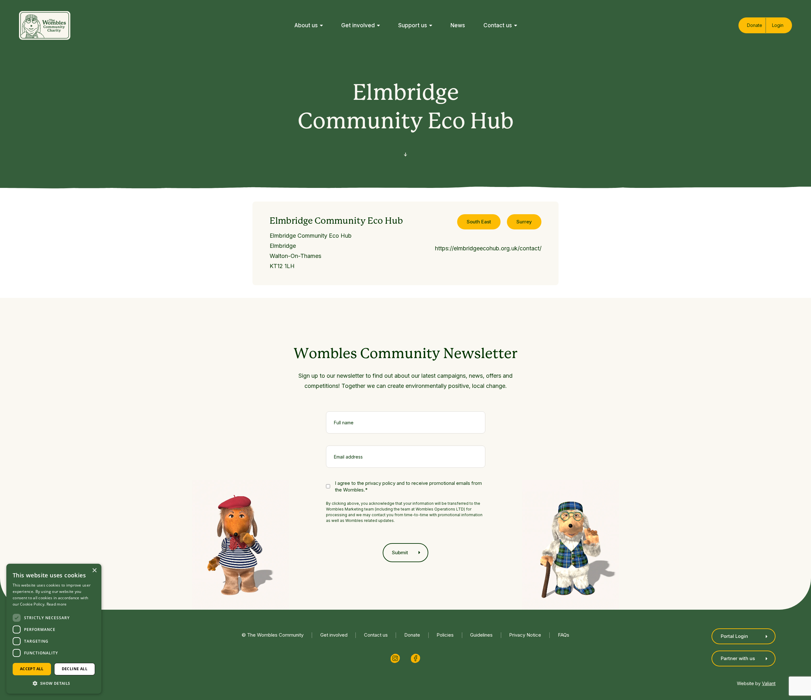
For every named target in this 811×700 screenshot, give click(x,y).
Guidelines (481, 635)
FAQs (563, 635)
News (457, 25)
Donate (754, 25)
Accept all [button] (32, 668)
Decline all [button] (74, 668)
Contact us (376, 635)
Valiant (769, 683)
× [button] (94, 570)
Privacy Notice (525, 635)
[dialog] (53, 629)
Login (777, 25)
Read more (57, 604)
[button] (54, 683)
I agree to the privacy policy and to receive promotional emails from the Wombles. (408, 486)
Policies (445, 635)
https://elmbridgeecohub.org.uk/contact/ (488, 248)
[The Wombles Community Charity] (44, 25)
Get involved (334, 635)
